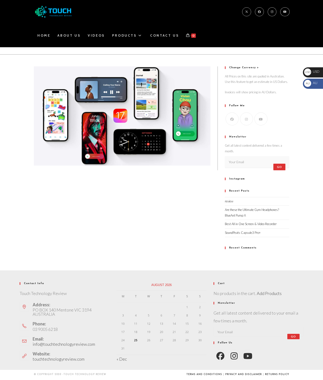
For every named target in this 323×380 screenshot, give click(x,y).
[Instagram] (272, 11)
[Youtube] (285, 11)
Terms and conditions (204, 374)
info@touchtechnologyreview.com (64, 344)
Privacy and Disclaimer (243, 374)
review (229, 201)
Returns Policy (277, 374)
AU (311, 83)
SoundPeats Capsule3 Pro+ (243, 233)
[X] (246, 11)
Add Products (269, 293)
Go (279, 167)
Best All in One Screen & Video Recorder (251, 224)
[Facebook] (259, 11)
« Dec (122, 359)
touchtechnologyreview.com (58, 359)
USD (312, 71)
